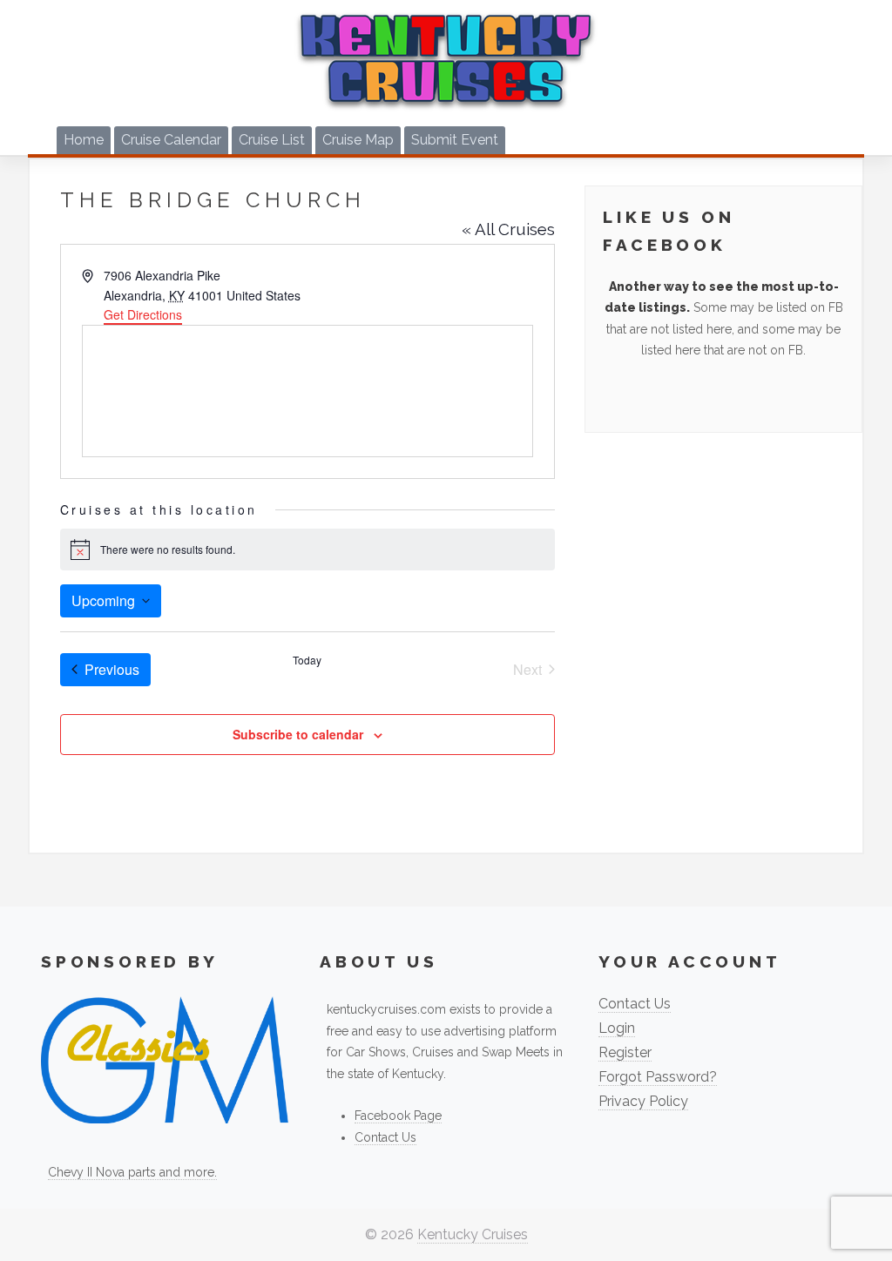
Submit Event (454, 139)
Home (84, 139)
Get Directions (143, 314)
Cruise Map (358, 139)
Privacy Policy (643, 1101)
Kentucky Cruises (472, 1234)
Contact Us (385, 1137)
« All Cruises (508, 229)
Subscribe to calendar (298, 734)
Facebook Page (398, 1116)
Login (616, 1028)
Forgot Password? (657, 1077)
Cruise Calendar (171, 139)
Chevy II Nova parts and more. (132, 1172)
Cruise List (272, 139)
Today (307, 660)
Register (625, 1052)
